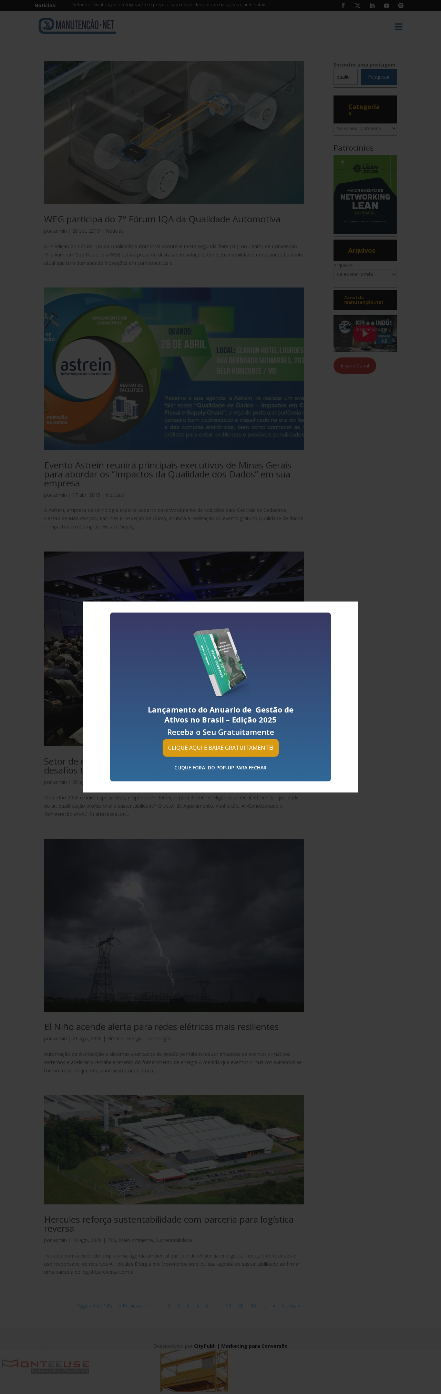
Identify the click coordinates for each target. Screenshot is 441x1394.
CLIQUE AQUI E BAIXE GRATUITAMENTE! (220, 747)
